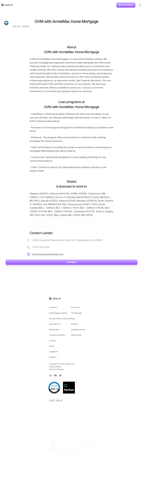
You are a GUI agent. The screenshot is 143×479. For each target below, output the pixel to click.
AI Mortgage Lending (58, 313)
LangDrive (53, 351)
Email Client (54, 329)
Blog (73, 318)
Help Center (76, 335)
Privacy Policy (55, 366)
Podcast (74, 324)
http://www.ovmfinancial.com (48, 254)
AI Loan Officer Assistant (60, 318)
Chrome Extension (57, 335)
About (51, 346)
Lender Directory (78, 329)
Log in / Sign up (55, 400)
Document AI (54, 324)
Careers (52, 357)
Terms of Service (56, 369)
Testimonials (76, 313)
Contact (53, 340)
